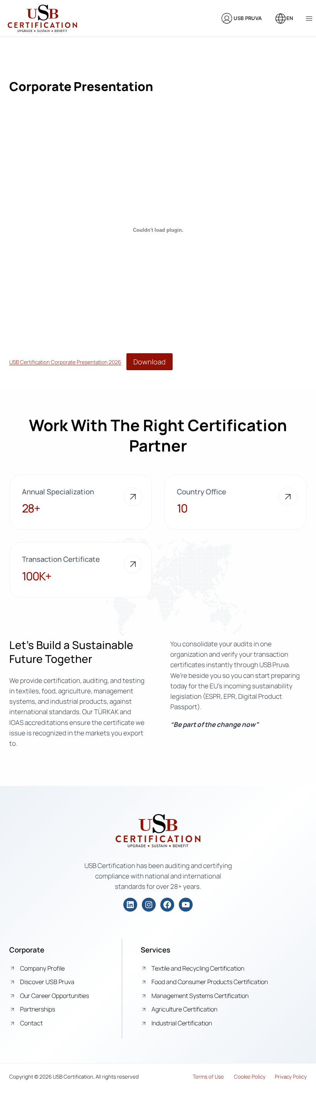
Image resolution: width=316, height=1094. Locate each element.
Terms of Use (208, 1076)
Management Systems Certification (200, 995)
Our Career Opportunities (54, 995)
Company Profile (42, 968)
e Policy (256, 1076)
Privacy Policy (291, 1076)
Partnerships (37, 1009)
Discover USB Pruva (47, 982)
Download (149, 361)
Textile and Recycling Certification (197, 968)
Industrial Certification (181, 1023)
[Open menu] (309, 18)
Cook (240, 1076)
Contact (31, 1023)
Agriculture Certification (184, 1009)
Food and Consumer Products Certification (209, 982)
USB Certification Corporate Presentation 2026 (65, 362)
